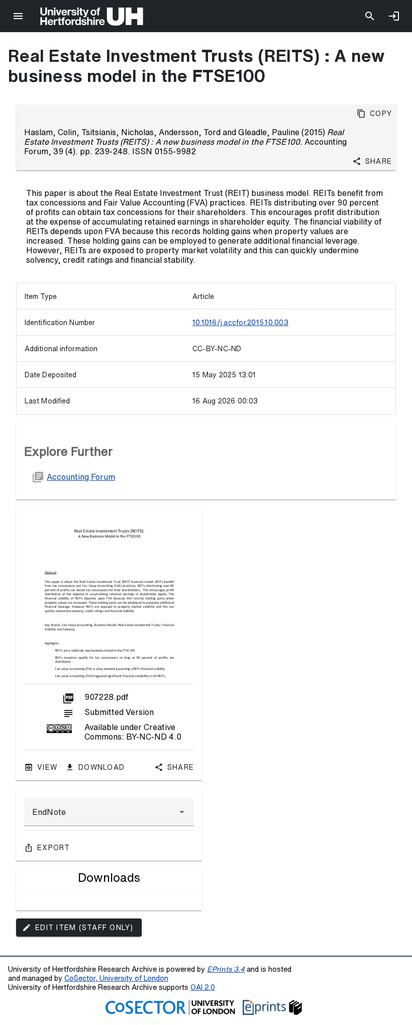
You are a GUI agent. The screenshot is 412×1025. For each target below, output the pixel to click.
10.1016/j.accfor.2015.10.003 (240, 322)
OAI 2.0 (202, 987)
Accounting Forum (81, 477)
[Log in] (394, 16)
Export (53, 847)
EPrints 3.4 (226, 969)
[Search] (370, 16)
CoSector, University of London (116, 978)
